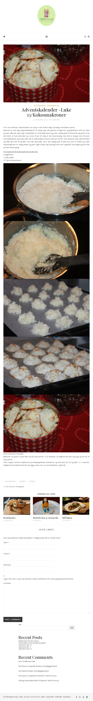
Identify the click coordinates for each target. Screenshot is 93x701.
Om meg (26, 697)
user (20, 661)
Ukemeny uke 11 (25, 647)
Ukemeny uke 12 (25, 645)
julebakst (32, 481)
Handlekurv (67, 697)
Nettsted (7, 565)
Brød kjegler (9, 517)
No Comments (54, 119)
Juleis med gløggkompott (47, 666)
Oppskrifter (53, 106)
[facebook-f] (76, 697)
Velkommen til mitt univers (28, 641)
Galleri (43, 697)
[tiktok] (83, 697)
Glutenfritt (40, 106)
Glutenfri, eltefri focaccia (47, 676)
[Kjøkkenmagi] (46, 15)
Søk (19, 624)
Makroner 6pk (29, 661)
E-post (6, 553)
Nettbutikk (58, 697)
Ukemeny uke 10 (25, 649)
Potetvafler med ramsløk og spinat (32, 643)
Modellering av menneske (46, 517)
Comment (7, 583)
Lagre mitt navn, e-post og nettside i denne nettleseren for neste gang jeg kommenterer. (38, 579)
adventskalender (10, 481)
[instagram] (80, 697)
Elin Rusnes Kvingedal (15, 486)
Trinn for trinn (35, 697)
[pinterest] (87, 697)
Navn (6, 542)
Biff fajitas (67, 517)
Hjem (21, 697)
